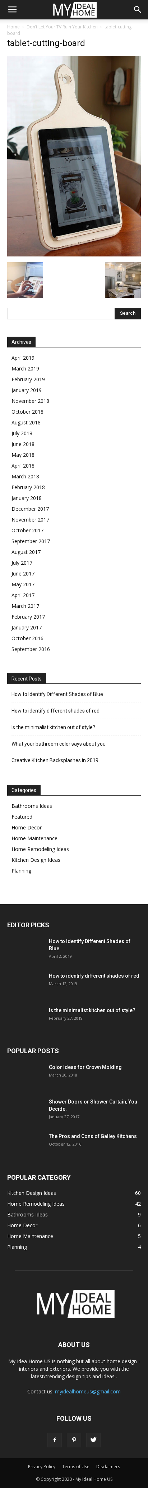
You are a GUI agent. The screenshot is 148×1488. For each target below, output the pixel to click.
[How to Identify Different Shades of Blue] (25, 950)
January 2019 (26, 390)
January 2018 (26, 498)
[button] (138, 9)
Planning (21, 870)
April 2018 (22, 465)
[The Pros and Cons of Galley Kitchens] (25, 1145)
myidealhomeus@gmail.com (88, 1391)
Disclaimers (108, 1467)
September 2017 (30, 541)
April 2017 (22, 595)
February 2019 (28, 379)
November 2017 (30, 519)
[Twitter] (93, 1440)
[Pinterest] (74, 1440)
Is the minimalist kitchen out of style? (53, 727)
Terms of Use (75, 1467)
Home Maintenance (34, 838)
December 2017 (30, 508)
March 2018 (25, 476)
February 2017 (28, 616)
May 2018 (22, 454)
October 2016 (27, 638)
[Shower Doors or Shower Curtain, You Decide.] (25, 1110)
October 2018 (27, 411)
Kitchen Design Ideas (35, 859)
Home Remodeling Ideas (40, 849)
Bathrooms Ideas (31, 805)
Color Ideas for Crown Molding (85, 1067)
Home (13, 27)
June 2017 (22, 573)
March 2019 (25, 368)
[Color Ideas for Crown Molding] (25, 1076)
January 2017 (26, 627)
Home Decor (26, 827)
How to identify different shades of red (55, 711)
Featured (21, 816)
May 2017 (22, 584)
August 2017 (26, 552)
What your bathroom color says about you (58, 744)
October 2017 (27, 530)
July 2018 (21, 433)
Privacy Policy (41, 1467)
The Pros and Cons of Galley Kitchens (93, 1136)
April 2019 (22, 357)
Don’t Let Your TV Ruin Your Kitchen (62, 27)
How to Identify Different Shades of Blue (57, 694)
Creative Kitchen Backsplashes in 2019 (54, 760)
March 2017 (25, 605)
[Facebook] (54, 1440)
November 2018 (30, 400)
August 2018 (26, 422)
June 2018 (22, 444)
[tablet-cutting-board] (74, 255)
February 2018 (28, 487)
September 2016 (30, 649)
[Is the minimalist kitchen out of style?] (25, 1019)
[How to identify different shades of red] (25, 984)
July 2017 (21, 562)
